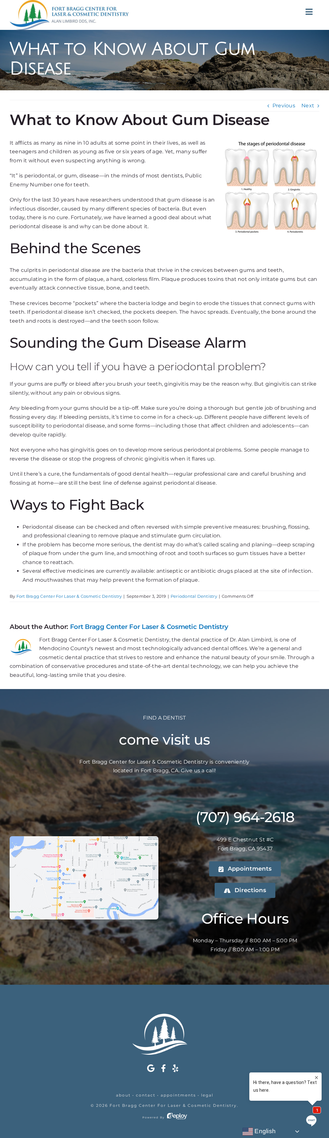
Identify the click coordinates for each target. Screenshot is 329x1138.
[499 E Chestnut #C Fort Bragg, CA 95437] (84, 839)
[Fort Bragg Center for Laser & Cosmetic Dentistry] (164, 1016)
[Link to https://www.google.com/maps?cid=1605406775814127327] (151, 1068)
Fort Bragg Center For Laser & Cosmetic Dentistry (69, 596)
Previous (283, 106)
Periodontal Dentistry (194, 596)
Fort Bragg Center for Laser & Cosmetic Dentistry (173, 1105)
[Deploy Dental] (177, 1117)
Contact (146, 1095)
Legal (207, 1095)
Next (307, 106)
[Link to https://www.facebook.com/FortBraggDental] (163, 1068)
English (264, 1131)
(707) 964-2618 (245, 817)
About (123, 1095)
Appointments (178, 1095)
